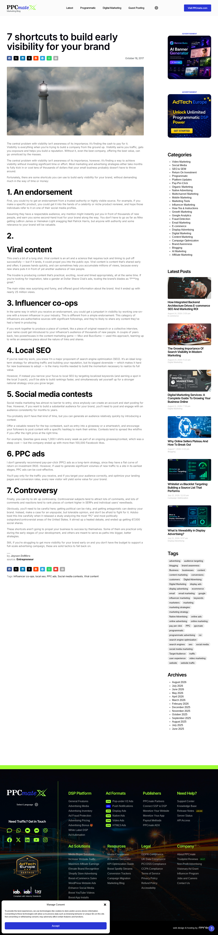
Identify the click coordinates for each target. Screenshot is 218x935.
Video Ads (115, 820)
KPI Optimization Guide (120, 864)
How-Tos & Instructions (185, 208)
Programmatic (88, 7)
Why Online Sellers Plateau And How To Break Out (188, 443)
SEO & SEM (179, 169)
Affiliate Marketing (182, 254)
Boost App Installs (78, 897)
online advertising (178, 621)
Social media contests (70, 576)
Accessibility (148, 888)
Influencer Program (188, 873)
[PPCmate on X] (18, 839)
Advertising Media (78, 806)
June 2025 (178, 728)
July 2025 (177, 725)
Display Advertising (183, 229)
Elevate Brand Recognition (83, 868)
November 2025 (181, 711)
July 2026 (177, 685)
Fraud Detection (181, 219)
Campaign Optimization (185, 240)
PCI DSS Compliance (153, 864)
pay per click (175, 626)
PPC (188, 626)
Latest (69, 7)
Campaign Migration (118, 878)
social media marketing (181, 649)
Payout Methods (152, 820)
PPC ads (51, 576)
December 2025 (181, 707)
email (172, 593)
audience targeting (193, 561)
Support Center (185, 801)
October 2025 (179, 714)
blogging (173, 565)
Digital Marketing (112, 7)
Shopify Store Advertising (82, 873)
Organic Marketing (182, 186)
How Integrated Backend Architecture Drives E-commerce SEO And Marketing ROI (189, 305)
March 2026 (178, 700)
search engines (177, 644)
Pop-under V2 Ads (120, 801)
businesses (188, 570)
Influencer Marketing (183, 204)
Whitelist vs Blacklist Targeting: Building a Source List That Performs (188, 487)
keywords (198, 598)
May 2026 (177, 693)
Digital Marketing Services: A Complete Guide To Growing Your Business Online (189, 398)
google (202, 593)
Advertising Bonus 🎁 (80, 825)
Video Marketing (181, 161)
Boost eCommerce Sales (82, 878)
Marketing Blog (115, 883)
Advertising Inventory (80, 810)
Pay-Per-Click (180, 183)
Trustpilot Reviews (191, 859)
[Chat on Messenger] (36, 830)
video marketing (197, 658)
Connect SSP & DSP (155, 806)
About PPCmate (186, 854)
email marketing (187, 593)
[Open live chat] (9, 830)
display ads (195, 584)
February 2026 (180, 703)
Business (173, 570)
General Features (78, 801)
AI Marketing (179, 251)
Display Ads (116, 810)
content (201, 570)
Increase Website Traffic (82, 859)
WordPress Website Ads (82, 883)
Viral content (91, 576)
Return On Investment (184, 172)
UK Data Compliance (153, 859)
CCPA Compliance (152, 868)
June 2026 (178, 689)
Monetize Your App (153, 815)
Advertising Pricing (79, 820)
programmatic (176, 630)
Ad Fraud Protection (79, 815)
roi (200, 635)
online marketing (199, 621)
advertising (174, 561)
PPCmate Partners (153, 801)
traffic (192, 653)
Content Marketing (182, 237)
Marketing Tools (181, 201)
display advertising (178, 588)
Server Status (184, 815)
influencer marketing (179, 598)
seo (190, 644)
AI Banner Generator (119, 859)
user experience (177, 658)
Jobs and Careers (187, 878)
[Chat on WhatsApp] (18, 830)
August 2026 (179, 682)
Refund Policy (149, 883)
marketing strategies (179, 607)
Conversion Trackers (119, 873)
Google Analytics (181, 215)
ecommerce (198, 588)
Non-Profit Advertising (189, 864)
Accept (56, 925)
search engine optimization (182, 639)
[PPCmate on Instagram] (45, 839)
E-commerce (179, 226)
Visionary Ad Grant (187, 868)
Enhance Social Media (81, 888)
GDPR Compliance (152, 854)
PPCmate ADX (151, 825)
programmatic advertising (182, 635)
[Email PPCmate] (45, 830)
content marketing (178, 575)
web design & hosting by (185, 928)
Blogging (177, 247)
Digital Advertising (193, 579)
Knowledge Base (187, 806)
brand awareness (190, 565)
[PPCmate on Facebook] (9, 839)
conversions (197, 575)
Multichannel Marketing (185, 193)
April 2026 (178, 696)
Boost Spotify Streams (119, 868)
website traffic (188, 663)
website (173, 663)
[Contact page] (27, 830)
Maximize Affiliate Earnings (83, 864)
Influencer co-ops (24, 576)
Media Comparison (118, 854)
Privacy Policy (149, 878)
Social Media (179, 165)
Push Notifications (120, 806)
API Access (183, 820)
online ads (196, 616)
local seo (40, 576)
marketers (174, 602)
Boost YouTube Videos (81, 892)
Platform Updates (182, 179)
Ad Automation (76, 834)
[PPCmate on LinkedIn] (27, 839)
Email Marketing (181, 222)
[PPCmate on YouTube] (36, 839)
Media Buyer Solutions (81, 854)
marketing (188, 602)
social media (202, 644)
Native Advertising (182, 190)
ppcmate (198, 626)
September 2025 (181, 718)
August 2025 (179, 721)
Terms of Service (150, 873)
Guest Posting (136, 7)
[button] (105, 904)
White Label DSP (78, 830)
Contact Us (183, 883)
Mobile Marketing (182, 197)
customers (174, 579)
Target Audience (177, 653)
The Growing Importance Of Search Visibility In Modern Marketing (185, 352)
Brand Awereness (182, 244)
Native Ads (116, 815)
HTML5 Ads (116, 825)
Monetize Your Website (156, 810)
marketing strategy (178, 612)
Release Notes (189, 810)
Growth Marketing (182, 211)
